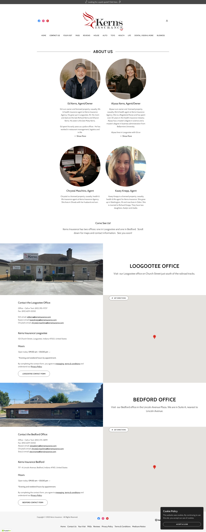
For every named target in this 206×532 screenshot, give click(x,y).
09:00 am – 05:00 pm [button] (38, 352)
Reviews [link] (86, 35)
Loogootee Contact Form (33, 374)
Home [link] (43, 35)
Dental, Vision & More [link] (143, 35)
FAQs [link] (78, 35)
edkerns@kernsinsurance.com (39, 317)
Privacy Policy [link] (107, 526)
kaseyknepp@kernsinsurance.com (43, 320)
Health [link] (121, 35)
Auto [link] (105, 35)
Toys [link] (113, 35)
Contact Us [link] (55, 35)
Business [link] (161, 35)
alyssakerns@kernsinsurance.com (43, 446)
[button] (167, 21)
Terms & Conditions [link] (122, 526)
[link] (39, 21)
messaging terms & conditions (67, 364)
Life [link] (129, 35)
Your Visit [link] (67, 35)
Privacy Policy (36, 366)
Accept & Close (182, 524)
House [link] (96, 35)
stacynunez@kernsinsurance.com (43, 451)
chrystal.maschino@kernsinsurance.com (48, 323)
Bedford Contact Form (32, 502)
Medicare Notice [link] (138, 526)
